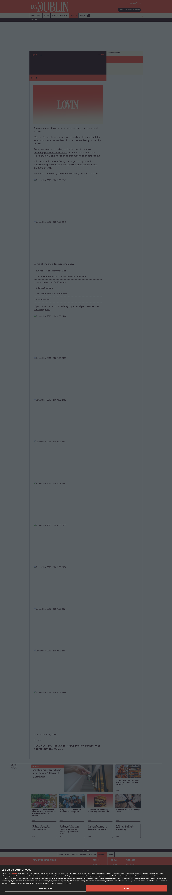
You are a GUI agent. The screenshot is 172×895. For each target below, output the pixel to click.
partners (14, 873)
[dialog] (86, 880)
